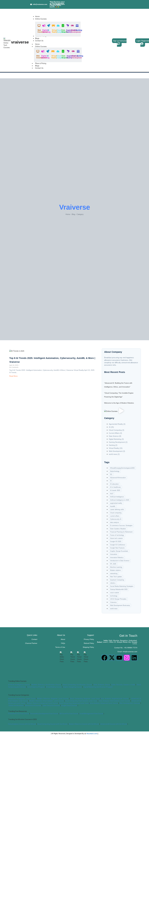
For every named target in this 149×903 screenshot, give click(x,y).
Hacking (79, 30)
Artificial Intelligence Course (19, 685)
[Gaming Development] (72, 25)
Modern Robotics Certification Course (46, 685)
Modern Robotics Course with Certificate (84, 724)
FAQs (63, 643)
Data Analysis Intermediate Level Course (114, 701)
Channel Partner (31, 643)
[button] (121, 411)
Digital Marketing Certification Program (98, 687)
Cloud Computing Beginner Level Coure (85, 698)
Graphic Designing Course (72, 687)
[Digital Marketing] (43, 25)
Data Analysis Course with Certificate (22, 724)
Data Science (64, 31)
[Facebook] (104, 658)
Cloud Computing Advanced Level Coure (74, 703)
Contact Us (39, 68)
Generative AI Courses (33, 705)
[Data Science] (62, 25)
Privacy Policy (89, 639)
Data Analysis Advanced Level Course (103, 703)
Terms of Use (60, 647)
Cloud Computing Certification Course (77, 685)
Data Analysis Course (102, 685)
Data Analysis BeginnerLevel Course (114, 698)
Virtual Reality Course (54, 687)
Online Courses (41, 46)
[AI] (48, 25)
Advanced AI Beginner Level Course (22, 698)
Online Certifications (16, 705)
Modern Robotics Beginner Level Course (53, 698)
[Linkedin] (134, 658)
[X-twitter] (112, 658)
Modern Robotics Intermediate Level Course (46, 701)
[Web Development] (39, 25)
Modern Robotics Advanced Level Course (42, 703)
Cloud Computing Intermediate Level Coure (81, 701)
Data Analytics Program (36, 687)
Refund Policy (89, 643)
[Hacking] (77, 25)
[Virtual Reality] (53, 25)
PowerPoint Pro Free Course (18, 714)
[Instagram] (127, 658)
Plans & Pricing (40, 63)
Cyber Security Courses (51, 705)
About (63, 639)
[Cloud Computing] (58, 25)
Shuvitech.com (91, 733)
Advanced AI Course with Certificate (113, 724)
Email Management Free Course (91, 714)
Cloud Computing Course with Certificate (52, 724)
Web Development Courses (129, 703)
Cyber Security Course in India (123, 685)
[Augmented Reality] (67, 25)
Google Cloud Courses (69, 705)
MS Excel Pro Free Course (68, 714)
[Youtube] (119, 658)
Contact (34, 639)
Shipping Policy (88, 647)
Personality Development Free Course (44, 714)
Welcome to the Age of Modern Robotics (119, 403)
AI (48, 30)
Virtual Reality (54, 31)
